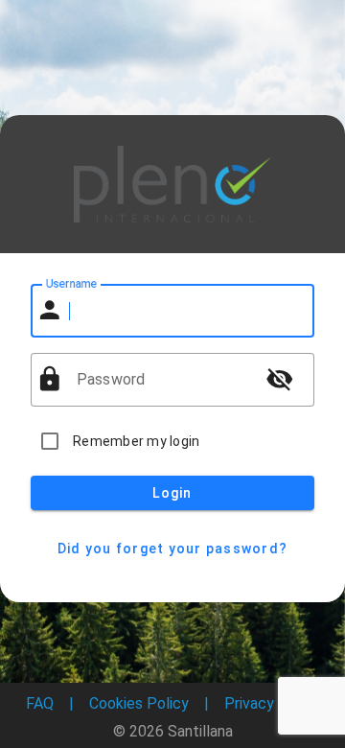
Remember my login (136, 441)
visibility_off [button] (279, 378)
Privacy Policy (272, 703)
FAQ (40, 703)
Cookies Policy (139, 703)
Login (172, 493)
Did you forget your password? (173, 548)
